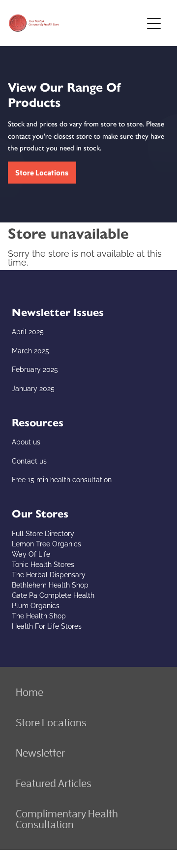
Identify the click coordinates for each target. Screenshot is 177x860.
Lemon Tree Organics (46, 543)
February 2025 (35, 368)
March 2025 (30, 350)
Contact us (29, 460)
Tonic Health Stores (43, 563)
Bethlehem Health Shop (50, 584)
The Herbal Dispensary (49, 574)
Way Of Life (31, 553)
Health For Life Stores (47, 625)
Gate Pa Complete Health (53, 594)
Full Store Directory (43, 533)
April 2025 (28, 331)
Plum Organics (35, 605)
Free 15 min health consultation (62, 479)
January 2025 (33, 388)
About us (26, 441)
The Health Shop (39, 615)
